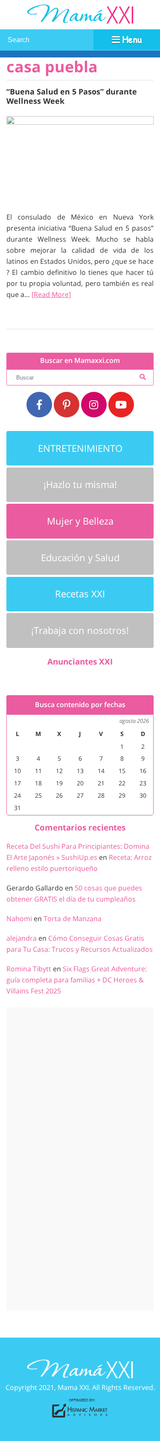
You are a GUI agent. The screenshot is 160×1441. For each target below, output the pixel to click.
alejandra (21, 938)
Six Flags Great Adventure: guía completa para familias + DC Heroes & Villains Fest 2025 (76, 980)
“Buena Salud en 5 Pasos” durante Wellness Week (71, 96)
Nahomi (19, 918)
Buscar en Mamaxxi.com (80, 361)
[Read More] (51, 294)
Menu (131, 39)
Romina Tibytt (28, 968)
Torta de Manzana (73, 918)
